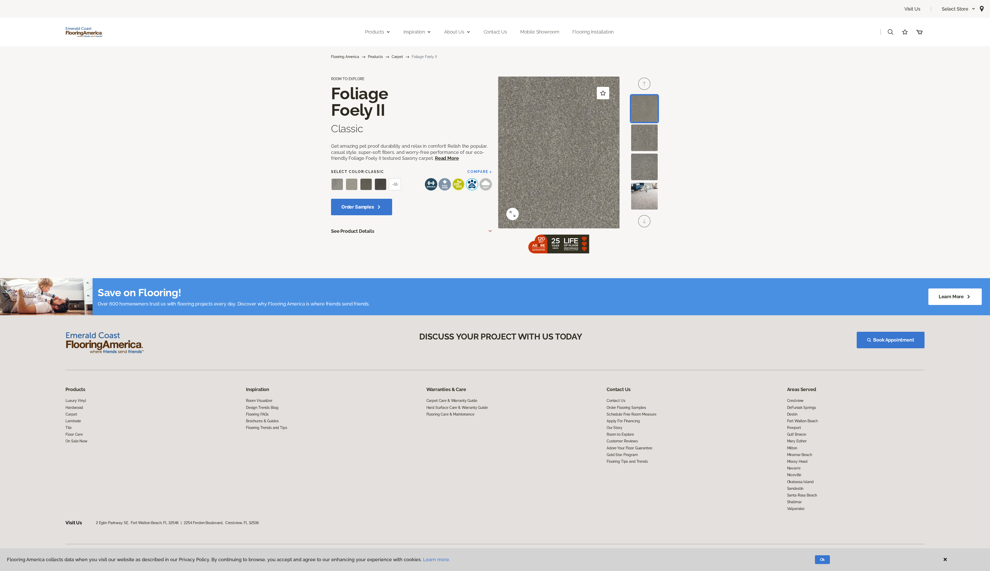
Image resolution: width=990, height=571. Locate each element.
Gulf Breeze (796, 434)
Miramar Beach (799, 455)
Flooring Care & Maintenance (450, 414)
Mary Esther (797, 441)
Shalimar (794, 502)
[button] (959, 9)
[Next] (644, 221)
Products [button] (374, 32)
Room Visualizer (259, 401)
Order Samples (357, 207)
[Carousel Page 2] (644, 137)
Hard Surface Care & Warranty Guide (457, 408)
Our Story (614, 428)
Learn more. (436, 559)
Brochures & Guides (262, 421)
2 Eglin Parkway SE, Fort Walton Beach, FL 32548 (137, 523)
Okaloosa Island (800, 482)
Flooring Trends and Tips (266, 428)
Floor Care (74, 434)
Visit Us (912, 9)
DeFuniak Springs (801, 408)
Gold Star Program (622, 455)
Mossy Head (797, 461)
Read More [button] (447, 158)
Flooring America (345, 57)
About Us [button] (454, 32)
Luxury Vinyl (75, 401)
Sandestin (795, 488)
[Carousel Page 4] (644, 196)
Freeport (794, 428)
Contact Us (495, 32)
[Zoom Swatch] (512, 214)
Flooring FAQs (257, 414)
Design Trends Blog (262, 408)
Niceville (794, 475)
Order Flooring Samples (626, 408)
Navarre (794, 468)
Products (375, 57)
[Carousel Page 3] (644, 166)
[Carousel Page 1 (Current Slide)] (644, 108)
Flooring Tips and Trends (627, 461)
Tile (68, 428)
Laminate (73, 421)
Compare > (479, 172)
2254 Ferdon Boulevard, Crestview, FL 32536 (221, 523)
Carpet (397, 57)
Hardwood (74, 408)
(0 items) (919, 32)
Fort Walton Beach (802, 421)
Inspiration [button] (414, 32)
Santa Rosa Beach (802, 495)
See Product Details (352, 231)
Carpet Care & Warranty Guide (451, 401)
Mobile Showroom (539, 32)
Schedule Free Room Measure (631, 414)
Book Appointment (893, 340)
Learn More (951, 296)
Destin (792, 414)
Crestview (795, 401)
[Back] (644, 84)
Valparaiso (796, 509)
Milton (792, 448)
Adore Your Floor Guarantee (629, 448)
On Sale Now (76, 441)
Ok (822, 560)
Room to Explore (620, 434)
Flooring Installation (593, 32)
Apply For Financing (623, 421)
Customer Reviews (622, 441)
